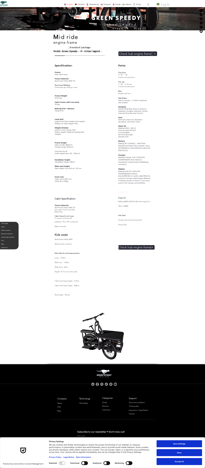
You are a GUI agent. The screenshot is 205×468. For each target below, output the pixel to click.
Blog (2, 244)
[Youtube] (115, 384)
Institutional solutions (7, 237)
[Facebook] (201, 14)
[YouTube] (201, 31)
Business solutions (6, 234)
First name (81, 436)
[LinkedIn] (201, 10)
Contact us (4, 247)
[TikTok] (201, 22)
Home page (4, 223)
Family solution (5, 230)
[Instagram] (201, 27)
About (3, 227)
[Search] (148, 4)
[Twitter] (201, 18)
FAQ (2, 241)
